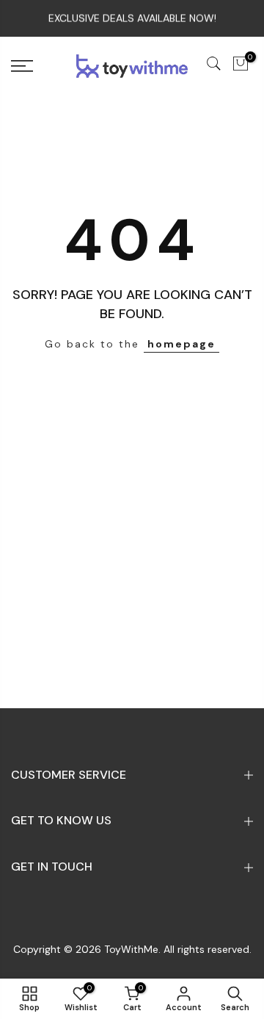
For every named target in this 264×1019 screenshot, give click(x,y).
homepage (181, 343)
